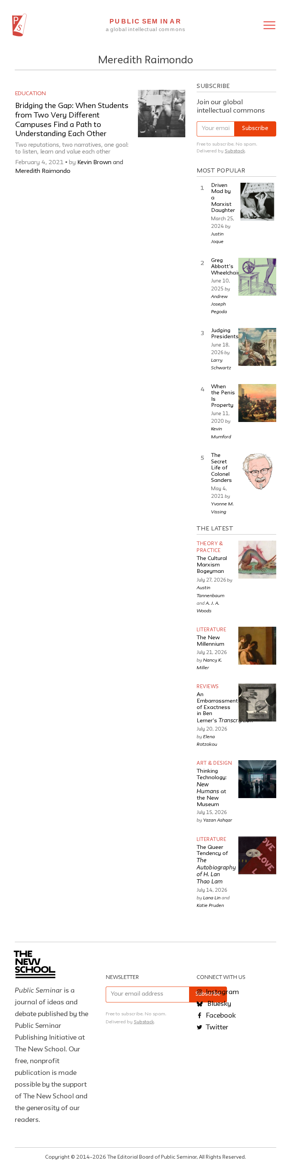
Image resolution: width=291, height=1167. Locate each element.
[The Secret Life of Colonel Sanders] (257, 472)
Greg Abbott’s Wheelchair (225, 267)
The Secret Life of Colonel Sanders (221, 468)
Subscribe (255, 128)
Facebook (220, 1016)
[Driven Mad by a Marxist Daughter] (257, 202)
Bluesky (218, 1004)
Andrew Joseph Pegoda (219, 303)
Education (30, 93)
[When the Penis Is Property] (257, 403)
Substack (235, 151)
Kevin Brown (94, 162)
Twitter (216, 1027)
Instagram (221, 992)
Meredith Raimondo (42, 171)
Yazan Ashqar (217, 819)
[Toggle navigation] (269, 25)
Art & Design (214, 763)
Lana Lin (212, 897)
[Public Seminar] (19, 25)
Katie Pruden (210, 905)
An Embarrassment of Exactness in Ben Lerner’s (225, 707)
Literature (211, 630)
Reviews (208, 687)
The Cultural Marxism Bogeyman (212, 565)
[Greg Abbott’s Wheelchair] (257, 277)
